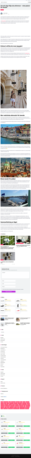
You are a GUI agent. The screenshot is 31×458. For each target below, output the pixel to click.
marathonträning (24, 404)
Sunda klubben (2, 366)
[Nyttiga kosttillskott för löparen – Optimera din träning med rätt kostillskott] (2, 320)
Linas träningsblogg (3, 359)
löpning (13, 404)
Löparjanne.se (2, 361)
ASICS (4, 421)
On (20, 304)
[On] (18, 307)
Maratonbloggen (3, 362)
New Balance (20, 442)
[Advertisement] (15, 30)
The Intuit (2, 376)
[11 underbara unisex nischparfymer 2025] (8, 256)
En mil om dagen (3, 352)
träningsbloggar (10, 408)
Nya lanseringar (3, 340)
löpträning (16, 404)
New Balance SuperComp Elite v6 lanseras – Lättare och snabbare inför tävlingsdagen (25, 323)
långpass (28, 403)
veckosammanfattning (16, 408)
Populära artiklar (21, 243)
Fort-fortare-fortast (3, 355)
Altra (4, 442)
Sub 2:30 (2, 365)
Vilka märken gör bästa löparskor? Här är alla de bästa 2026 (25, 318)
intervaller (15, 403)
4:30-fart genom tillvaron (4, 347)
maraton (29, 404)
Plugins (2, 381)
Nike (19, 435)
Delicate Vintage (3, 373)
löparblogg (2, 404)
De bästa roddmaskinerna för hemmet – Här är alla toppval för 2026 (23, 246)
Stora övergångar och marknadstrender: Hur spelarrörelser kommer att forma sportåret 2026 (7, 247)
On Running (2, 407)
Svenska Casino (27, 53)
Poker (5, 407)
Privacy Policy (12, 456)
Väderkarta (2, 393)
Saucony (15, 407)
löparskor (10, 404)
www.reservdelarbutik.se (4, 388)
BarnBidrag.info (3, 348)
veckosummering (22, 408)
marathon (20, 404)
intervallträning (20, 403)
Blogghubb (2, 337)
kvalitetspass (24, 403)
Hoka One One (11, 403)
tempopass (27, 407)
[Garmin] (2, 302)
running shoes (11, 407)
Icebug (20, 428)
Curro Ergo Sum (3, 351)
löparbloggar (6, 404)
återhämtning (27, 408)
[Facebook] (26, 0)
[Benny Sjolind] (4, 2)
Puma (6, 304)
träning (2, 408)
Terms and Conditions (17, 456)
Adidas (5, 435)
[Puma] (2, 307)
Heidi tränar (2, 358)
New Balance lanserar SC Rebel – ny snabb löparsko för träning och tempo (10, 323)
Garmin (6, 299)
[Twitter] (27, 0)
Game (5, 403)
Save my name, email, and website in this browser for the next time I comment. (13, 289)
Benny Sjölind (5, 13)
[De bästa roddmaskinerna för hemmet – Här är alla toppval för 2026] (23, 240)
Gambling (2, 403)
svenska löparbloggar (22, 407)
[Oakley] (18, 302)
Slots (18, 407)
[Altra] (18, 312)
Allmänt (2, 244)
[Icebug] (2, 312)
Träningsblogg (5, 408)
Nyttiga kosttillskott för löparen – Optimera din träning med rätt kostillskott (10, 319)
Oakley (21, 299)
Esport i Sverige (3, 354)
